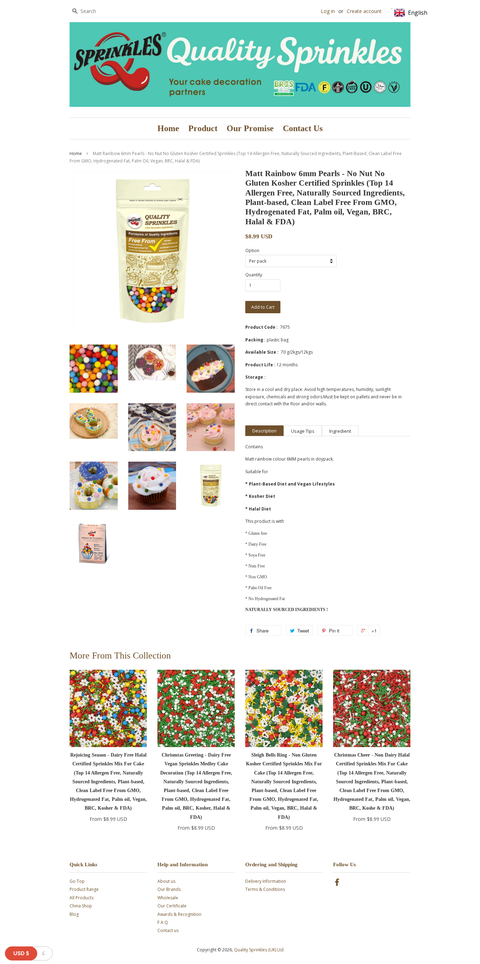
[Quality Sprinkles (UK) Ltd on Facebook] (337, 884)
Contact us (168, 930)
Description (264, 431)
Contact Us (303, 128)
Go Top (77, 881)
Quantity (253, 275)
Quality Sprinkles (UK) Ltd (259, 950)
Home (168, 128)
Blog (74, 914)
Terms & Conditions (265, 889)
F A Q (162, 922)
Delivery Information (265, 881)
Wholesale (167, 898)
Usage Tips (302, 431)
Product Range (84, 889)
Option (252, 250)
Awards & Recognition (179, 914)
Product (203, 128)
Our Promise (250, 128)
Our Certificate (172, 906)
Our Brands (169, 889)
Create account (364, 11)
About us (166, 881)
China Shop (81, 906)
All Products (81, 898)
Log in (328, 11)
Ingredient (340, 431)
